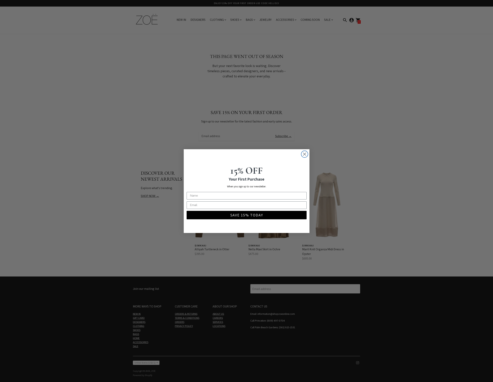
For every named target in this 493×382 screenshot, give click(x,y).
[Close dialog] (304, 154)
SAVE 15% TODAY (246, 215)
